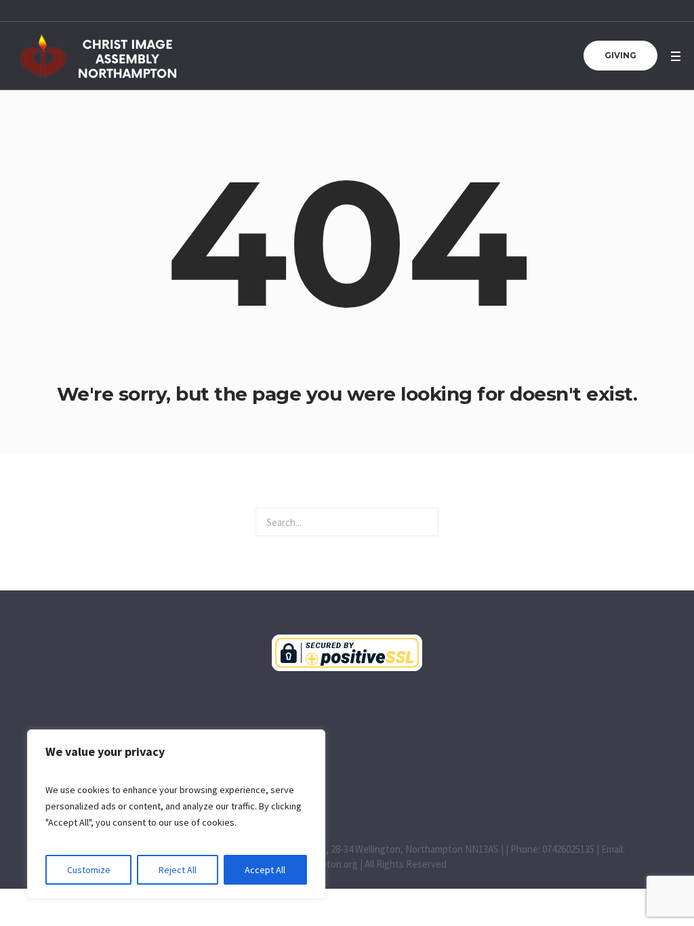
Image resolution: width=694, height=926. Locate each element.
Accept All (265, 870)
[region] (176, 814)
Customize (88, 870)
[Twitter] (459, 777)
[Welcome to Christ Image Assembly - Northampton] (347, 653)
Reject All (178, 870)
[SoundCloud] (347, 777)
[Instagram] (403, 777)
